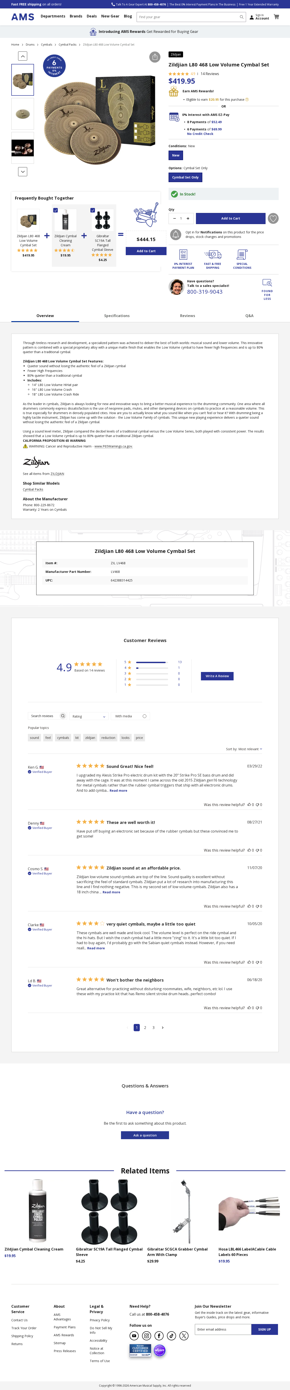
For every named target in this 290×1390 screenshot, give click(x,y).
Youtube (134, 1335)
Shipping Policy (22, 1336)
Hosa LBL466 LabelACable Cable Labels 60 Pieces (247, 1252)
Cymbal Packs (67, 44)
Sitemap (60, 1343)
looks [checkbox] (126, 737)
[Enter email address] (227, 1329)
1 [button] (137, 1027)
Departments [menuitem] (53, 16)
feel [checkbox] (48, 737)
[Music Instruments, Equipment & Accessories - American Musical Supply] (22, 17)
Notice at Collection (97, 1350)
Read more (118, 790)
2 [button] (145, 1027)
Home (15, 44)
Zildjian (176, 54)
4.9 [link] (193, 74)
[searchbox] (43, 715)
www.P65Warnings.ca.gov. (113, 446)
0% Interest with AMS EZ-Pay (206, 114)
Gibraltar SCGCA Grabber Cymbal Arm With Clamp (177, 1252)
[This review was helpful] (249, 804)
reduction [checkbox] (108, 737)
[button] (276, 17)
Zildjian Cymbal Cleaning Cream (65, 240)
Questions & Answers (145, 1086)
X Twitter (183, 1335)
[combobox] (191, 17)
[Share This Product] (154, 57)
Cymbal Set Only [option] (185, 177)
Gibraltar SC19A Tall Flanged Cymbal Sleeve (102, 243)
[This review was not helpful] (257, 804)
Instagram (146, 1335)
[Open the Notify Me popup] (175, 234)
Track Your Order (23, 1328)
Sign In (262, 16)
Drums (30, 44)
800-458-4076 (157, 1314)
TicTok (171, 1335)
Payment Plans (65, 1327)
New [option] (175, 155)
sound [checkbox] (34, 737)
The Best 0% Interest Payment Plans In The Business (202, 4)
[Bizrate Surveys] (145, 1354)
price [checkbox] (139, 737)
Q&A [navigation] (249, 315)
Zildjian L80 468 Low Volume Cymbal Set (28, 240)
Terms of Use (100, 1361)
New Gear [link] (110, 16)
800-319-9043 (204, 291)
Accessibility (98, 1340)
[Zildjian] (36, 469)
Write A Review (217, 676)
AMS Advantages (62, 1316)
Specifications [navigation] (117, 315)
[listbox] (224, 156)
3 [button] (153, 1027)
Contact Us (19, 1320)
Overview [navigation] (45, 315)
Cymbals (46, 44)
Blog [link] (128, 16)
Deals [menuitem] (92, 16)
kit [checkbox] (77, 737)
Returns (17, 1344)
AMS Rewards (64, 1335)
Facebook (159, 1335)
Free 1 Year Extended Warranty (259, 4)
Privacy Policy (100, 1320)
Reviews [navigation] (187, 315)
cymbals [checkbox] (63, 737)
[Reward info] (247, 99)
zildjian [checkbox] (90, 737)
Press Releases (65, 1351)
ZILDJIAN (57, 473)
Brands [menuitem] (76, 16)
